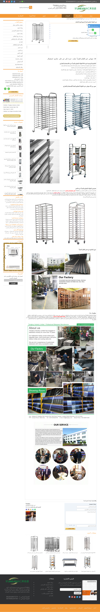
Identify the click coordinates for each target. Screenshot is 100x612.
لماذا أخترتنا (32, 16)
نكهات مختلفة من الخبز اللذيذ (17, 230)
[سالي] (8, 89)
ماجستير (54, 608)
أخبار (56, 16)
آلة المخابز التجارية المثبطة (10, 152)
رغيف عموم (20, 33)
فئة (91, 18)
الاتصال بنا (20, 16)
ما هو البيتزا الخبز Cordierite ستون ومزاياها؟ (14, 218)
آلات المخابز (20, 61)
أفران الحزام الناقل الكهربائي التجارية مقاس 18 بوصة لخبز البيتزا (10, 194)
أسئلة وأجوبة (73, 608)
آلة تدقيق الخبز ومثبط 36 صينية (10, 172)
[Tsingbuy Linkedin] (12, 1)
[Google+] (9, 1)
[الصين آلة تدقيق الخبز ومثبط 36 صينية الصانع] (20, 175)
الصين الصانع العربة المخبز (70, 190)
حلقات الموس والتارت (47, 593)
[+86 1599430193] (35, 509)
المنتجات (67, 16)
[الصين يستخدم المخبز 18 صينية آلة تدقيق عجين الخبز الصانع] (20, 168)
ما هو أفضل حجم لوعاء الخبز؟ (17, 211)
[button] (5, 257)
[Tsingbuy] (85, 12)
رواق (66, 608)
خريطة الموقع (88, 608)
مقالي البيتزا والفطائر (18, 44)
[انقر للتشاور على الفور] (12, 119)
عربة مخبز (88, 18)
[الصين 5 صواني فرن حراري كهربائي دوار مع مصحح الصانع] (20, 148)
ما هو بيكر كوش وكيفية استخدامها (16, 237)
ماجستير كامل (46, 608)
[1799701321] (28, 509)
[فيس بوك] (14, 1)
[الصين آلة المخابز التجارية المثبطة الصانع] (20, 155)
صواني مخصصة (19, 58)
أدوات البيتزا (20, 56)
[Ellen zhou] (5, 89)
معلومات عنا (79, 16)
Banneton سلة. (19, 64)
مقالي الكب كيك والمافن (17, 39)
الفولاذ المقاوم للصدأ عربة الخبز (59, 316)
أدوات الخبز (20, 53)
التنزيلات (80, 608)
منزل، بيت (95, 18)
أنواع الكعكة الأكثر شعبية (18, 223)
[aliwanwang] (33, 509)
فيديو (44, 16)
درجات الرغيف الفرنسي (17, 30)
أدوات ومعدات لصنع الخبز (18, 205)
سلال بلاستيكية (19, 67)
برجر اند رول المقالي (18, 36)
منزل (91, 16)
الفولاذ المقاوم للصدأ (87, 500)
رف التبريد (20, 50)
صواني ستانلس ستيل (18, 25)
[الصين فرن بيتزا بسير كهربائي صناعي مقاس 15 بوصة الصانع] (20, 182)
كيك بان (21, 42)
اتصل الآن (13, 92)
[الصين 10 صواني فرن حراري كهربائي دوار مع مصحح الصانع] (20, 134)
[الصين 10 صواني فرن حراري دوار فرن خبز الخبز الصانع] (20, 141)
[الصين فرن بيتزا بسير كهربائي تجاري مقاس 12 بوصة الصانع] (20, 189)
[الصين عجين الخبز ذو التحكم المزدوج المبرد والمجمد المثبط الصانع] (20, 161)
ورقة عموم (20, 27)
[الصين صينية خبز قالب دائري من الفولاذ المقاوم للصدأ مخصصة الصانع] (20, 127)
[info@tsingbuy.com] (31, 509)
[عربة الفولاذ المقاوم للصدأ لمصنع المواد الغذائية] (37, 33)
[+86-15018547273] (26, 509)
